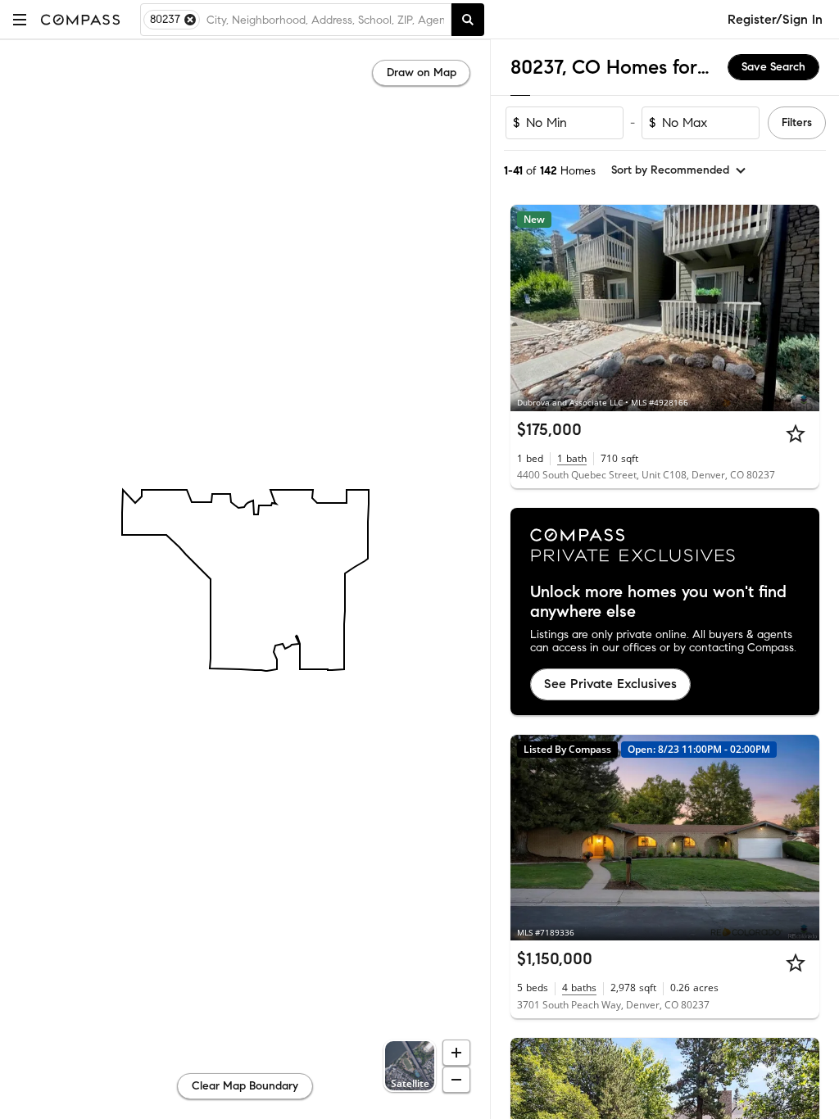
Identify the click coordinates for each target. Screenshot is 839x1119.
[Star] (795, 433)
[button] (19, 19)
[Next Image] (800, 308)
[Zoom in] (456, 1053)
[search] (467, 19)
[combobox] (325, 19)
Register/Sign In (775, 19)
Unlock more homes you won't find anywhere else (658, 602)
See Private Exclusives (610, 683)
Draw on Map (421, 72)
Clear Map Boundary (245, 1086)
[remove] (190, 19)
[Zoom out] (456, 1080)
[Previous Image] (530, 308)
